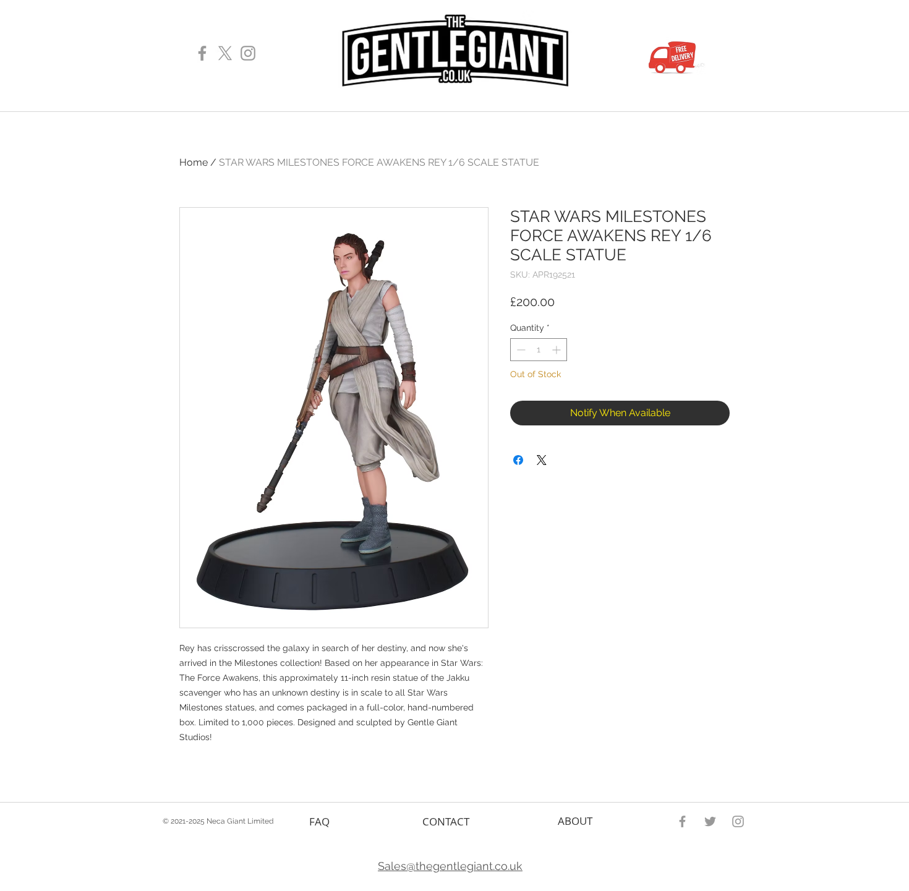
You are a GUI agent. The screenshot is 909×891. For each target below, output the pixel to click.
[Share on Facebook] (518, 460)
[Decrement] (519, 349)
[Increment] (557, 349)
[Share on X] (541, 460)
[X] (225, 53)
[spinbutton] (538, 349)
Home (193, 162)
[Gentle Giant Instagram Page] (248, 53)
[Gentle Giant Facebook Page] (202, 53)
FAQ (319, 821)
